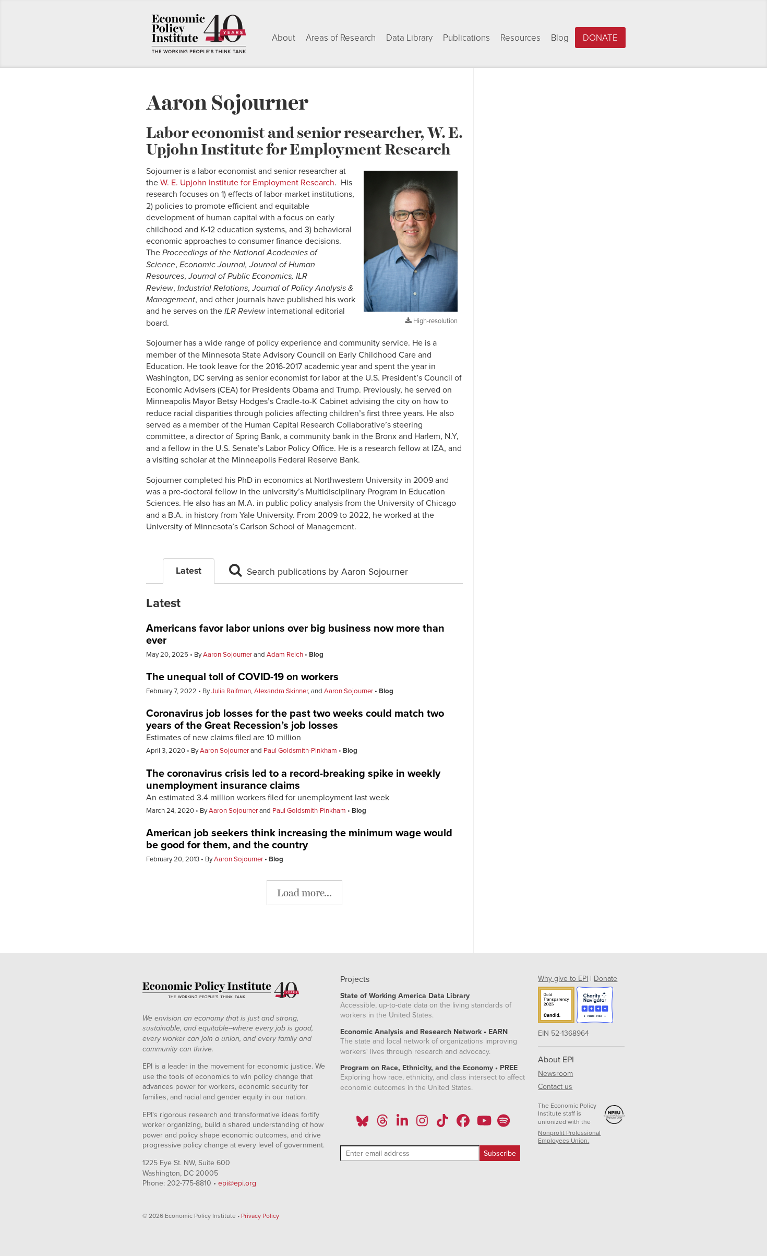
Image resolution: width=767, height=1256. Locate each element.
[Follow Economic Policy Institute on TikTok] (442, 1124)
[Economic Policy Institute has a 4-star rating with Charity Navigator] (595, 1006)
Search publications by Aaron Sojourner (326, 571)
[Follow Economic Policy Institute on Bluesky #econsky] (362, 1124)
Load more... (304, 892)
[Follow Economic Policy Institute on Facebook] (462, 1124)
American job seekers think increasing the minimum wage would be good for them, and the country (299, 839)
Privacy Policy (260, 1215)
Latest (188, 570)
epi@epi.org (237, 1183)
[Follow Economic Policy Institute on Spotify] (503, 1124)
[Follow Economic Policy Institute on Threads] (382, 1124)
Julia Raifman (231, 691)
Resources (520, 37)
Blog (560, 37)
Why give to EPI (563, 978)
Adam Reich (285, 654)
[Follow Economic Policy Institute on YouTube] (483, 1124)
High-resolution (435, 321)
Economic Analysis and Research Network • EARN (424, 1031)
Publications (466, 37)
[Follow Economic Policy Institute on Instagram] (422, 1124)
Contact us (555, 1086)
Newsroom (555, 1073)
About (283, 37)
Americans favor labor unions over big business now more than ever (295, 634)
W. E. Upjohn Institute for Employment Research (247, 182)
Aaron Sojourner (227, 654)
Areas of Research (341, 37)
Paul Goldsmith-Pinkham (300, 751)
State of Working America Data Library (405, 995)
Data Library (409, 37)
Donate (600, 37)
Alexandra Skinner (281, 691)
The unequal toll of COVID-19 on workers (242, 677)
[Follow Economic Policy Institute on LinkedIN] (402, 1124)
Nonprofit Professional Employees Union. (569, 1137)
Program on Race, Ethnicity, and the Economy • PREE (429, 1067)
